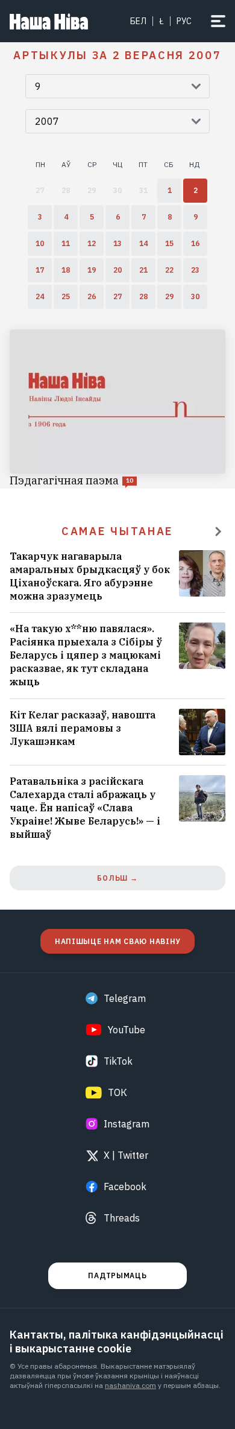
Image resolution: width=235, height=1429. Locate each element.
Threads (122, 1218)
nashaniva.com (130, 1385)
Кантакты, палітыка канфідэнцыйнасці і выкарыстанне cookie (117, 1341)
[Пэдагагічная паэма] (117, 409)
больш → (117, 877)
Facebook (125, 1186)
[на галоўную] (49, 21)
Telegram (125, 998)
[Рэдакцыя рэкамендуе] (218, 531)
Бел (138, 21)
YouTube (126, 1030)
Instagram (126, 1124)
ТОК (117, 1092)
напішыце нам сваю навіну (117, 941)
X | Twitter (126, 1155)
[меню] (218, 21)
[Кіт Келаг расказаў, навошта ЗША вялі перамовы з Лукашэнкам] (117, 732)
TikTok (118, 1061)
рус (184, 21)
